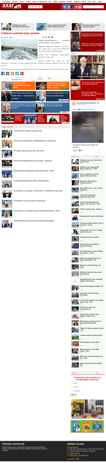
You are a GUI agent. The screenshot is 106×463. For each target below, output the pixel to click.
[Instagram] (80, 8)
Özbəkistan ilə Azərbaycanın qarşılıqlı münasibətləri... (34, 221)
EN (36, 7)
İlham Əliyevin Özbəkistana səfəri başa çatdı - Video (34, 171)
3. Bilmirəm (76, 391)
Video (99, 1)
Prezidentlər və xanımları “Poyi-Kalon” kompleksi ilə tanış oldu (38, 191)
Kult (50, 1)
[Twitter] (72, 8)
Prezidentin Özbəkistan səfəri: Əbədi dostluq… (32, 181)
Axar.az (41, 46)
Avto (89, 1)
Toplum (34, 1)
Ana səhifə (4, 37)
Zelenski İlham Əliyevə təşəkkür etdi (28, 131)
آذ (39, 7)
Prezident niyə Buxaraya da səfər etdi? (29, 151)
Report (49, 46)
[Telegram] (65, 8)
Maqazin (77, 1)
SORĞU (74, 373)
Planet (28, 1)
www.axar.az (71, 459)
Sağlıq (55, 1)
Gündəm (14, 1)
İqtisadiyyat (43, 1)
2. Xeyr (75, 387)
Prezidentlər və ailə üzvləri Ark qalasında (29, 201)
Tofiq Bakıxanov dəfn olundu (87, 76)
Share (49, 78)
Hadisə (11, 37)
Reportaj (62, 1)
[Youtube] (76, 8)
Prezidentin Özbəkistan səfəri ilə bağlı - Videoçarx (33, 161)
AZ (30, 7)
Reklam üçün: (79, 455)
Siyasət (21, 1)
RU (33, 7)
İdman (84, 1)
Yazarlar (69, 1)
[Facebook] (68, 8)
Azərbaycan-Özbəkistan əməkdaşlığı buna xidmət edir (35, 141)
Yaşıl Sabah (6, 1)
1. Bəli (75, 383)
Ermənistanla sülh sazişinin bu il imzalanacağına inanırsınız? (87, 379)
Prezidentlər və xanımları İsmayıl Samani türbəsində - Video (37, 211)
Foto (94, 1)
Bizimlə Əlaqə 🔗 (72, 447)
